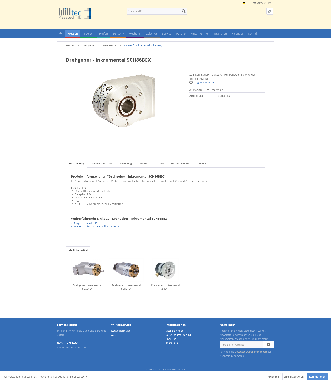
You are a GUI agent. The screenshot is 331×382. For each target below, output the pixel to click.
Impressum (172, 343)
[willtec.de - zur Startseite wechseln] (75, 13)
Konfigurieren (317, 376)
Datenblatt (145, 163)
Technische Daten (102, 163)
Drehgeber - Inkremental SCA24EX (87, 287)
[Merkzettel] (269, 11)
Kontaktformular (120, 330)
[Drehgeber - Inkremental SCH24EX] (126, 270)
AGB (113, 334)
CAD (161, 163)
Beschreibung (76, 163)
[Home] (60, 34)
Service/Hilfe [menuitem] (264, 2)
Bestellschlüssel (180, 163)
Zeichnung (125, 163)
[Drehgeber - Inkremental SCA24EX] (87, 270)
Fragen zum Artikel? (85, 223)
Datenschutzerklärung (178, 334)
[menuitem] (157, 11)
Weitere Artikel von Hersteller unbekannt (97, 226)
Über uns (171, 339)
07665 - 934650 (69, 343)
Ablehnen (273, 376)
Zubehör (201, 163)
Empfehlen (216, 90)
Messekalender (174, 330)
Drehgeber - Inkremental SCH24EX (126, 287)
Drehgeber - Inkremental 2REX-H (165, 287)
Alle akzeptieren (294, 376)
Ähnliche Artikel (78, 250)
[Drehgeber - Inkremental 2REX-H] (165, 270)
